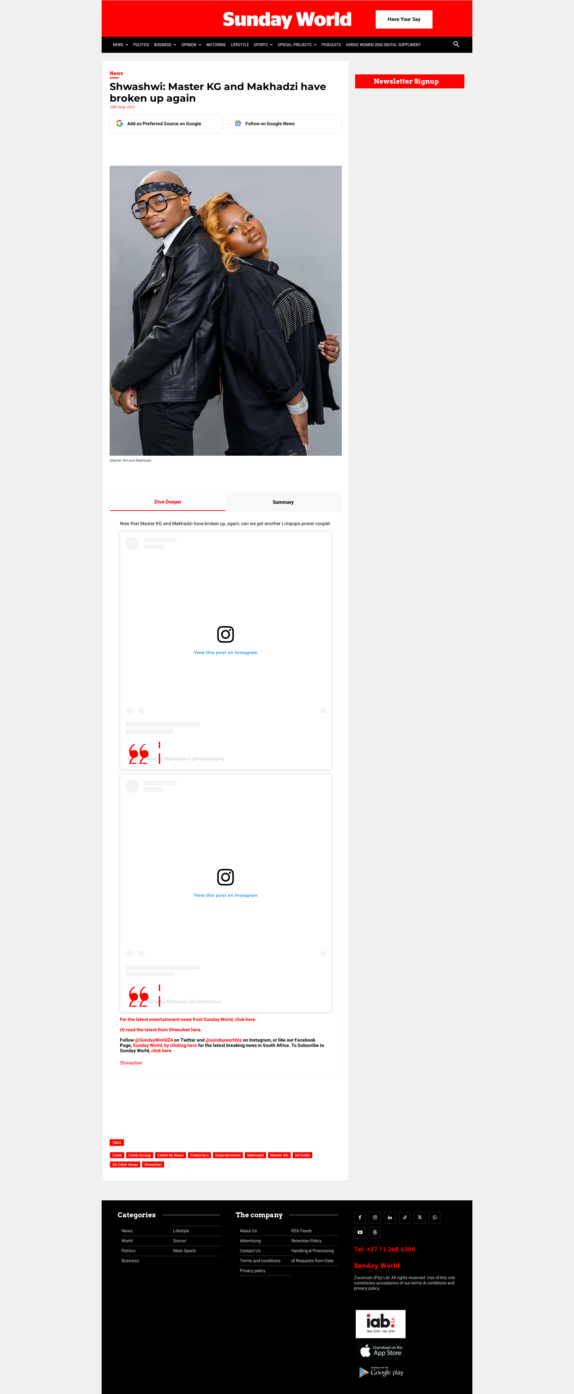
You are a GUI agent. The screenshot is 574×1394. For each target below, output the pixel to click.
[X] (187, 146)
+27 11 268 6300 (390, 1249)
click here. (162, 1050)
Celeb (117, 1155)
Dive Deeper (167, 502)
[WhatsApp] (217, 146)
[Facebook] (156, 146)
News (116, 73)
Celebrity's (199, 1155)
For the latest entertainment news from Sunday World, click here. (188, 1019)
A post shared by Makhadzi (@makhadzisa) (175, 1001)
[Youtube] (360, 1233)
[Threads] (375, 1233)
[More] (248, 146)
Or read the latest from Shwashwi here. (161, 1029)
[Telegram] (202, 146)
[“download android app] (380, 1380)
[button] (456, 45)
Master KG (279, 1155)
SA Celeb (302, 1155)
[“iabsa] (380, 1338)
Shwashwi (131, 1063)
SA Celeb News (125, 1164)
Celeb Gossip (140, 1155)
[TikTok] (405, 1218)
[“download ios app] (380, 1359)
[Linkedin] (171, 146)
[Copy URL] (232, 146)
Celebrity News (170, 1155)
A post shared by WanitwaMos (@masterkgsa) (175, 758)
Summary (283, 502)
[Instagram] (375, 1218)
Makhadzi (255, 1155)
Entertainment (227, 1155)
